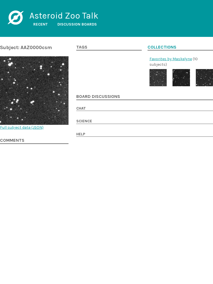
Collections (162, 47)
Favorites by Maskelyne (170, 59)
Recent (40, 24)
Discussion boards (77, 24)
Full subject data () (22, 127)
